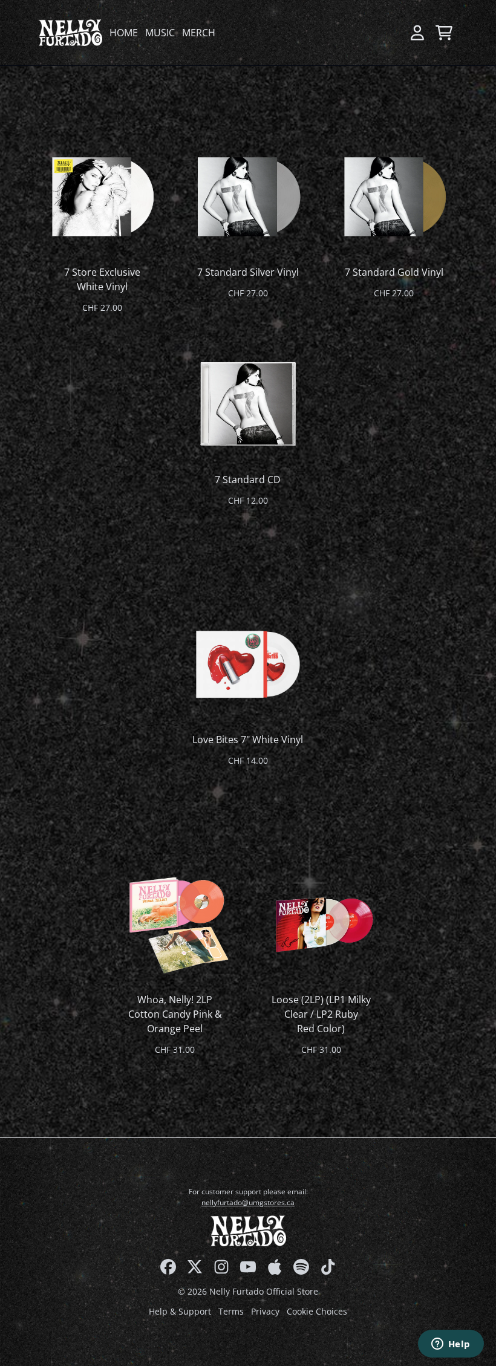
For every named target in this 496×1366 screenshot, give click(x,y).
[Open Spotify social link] (301, 1267)
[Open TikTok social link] (328, 1267)
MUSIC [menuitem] (160, 32)
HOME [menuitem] (123, 32)
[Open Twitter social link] (194, 1267)
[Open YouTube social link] (248, 1267)
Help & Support (180, 1311)
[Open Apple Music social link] (274, 1267)
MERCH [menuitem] (198, 32)
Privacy (265, 1311)
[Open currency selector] (390, 32)
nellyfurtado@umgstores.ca (248, 1202)
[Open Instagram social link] (221, 1267)
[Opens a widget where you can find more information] (450, 1345)
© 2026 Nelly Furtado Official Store (248, 1291)
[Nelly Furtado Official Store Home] (70, 32)
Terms (231, 1311)
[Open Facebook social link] (168, 1267)
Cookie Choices (317, 1311)
